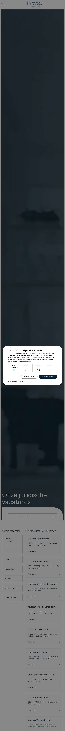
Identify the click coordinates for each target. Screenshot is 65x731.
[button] (15, 381)
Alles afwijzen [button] (29, 376)
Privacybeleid (27, 362)
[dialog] (32, 365)
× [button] (59, 348)
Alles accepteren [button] (48, 376)
